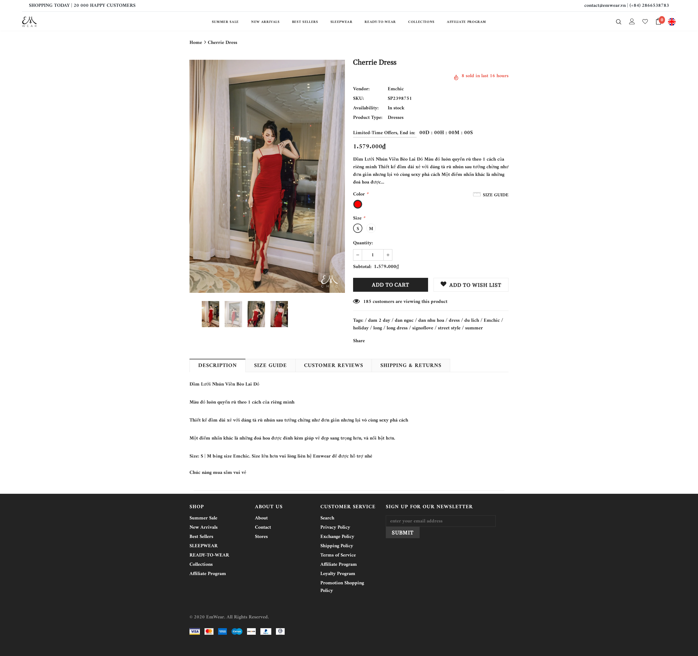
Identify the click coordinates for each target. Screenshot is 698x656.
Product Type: (368, 117)
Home (195, 43)
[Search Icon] (618, 21)
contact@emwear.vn (605, 5)
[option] (267, 176)
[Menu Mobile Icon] (672, 22)
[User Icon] (632, 21)
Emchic (396, 89)
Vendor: (361, 89)
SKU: (358, 98)
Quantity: (363, 243)
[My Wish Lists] (645, 21)
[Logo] (54, 22)
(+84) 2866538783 (649, 5)
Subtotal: (362, 266)
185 (367, 301)
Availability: (366, 108)
